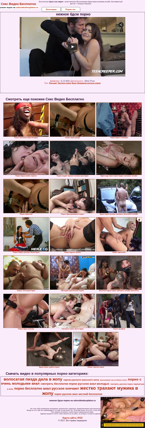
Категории (51, 9)
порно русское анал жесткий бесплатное (78, 394)
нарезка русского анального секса (81, 380)
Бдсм (74, 83)
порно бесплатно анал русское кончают (46, 388)
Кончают (53, 83)
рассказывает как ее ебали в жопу (113, 380)
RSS (80, 418)
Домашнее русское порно (89, 83)
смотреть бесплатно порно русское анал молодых (75, 383)
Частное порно (64, 83)
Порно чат (70, 9)
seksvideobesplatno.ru (27, 7)
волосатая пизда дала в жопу (33, 379)
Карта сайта (69, 418)
